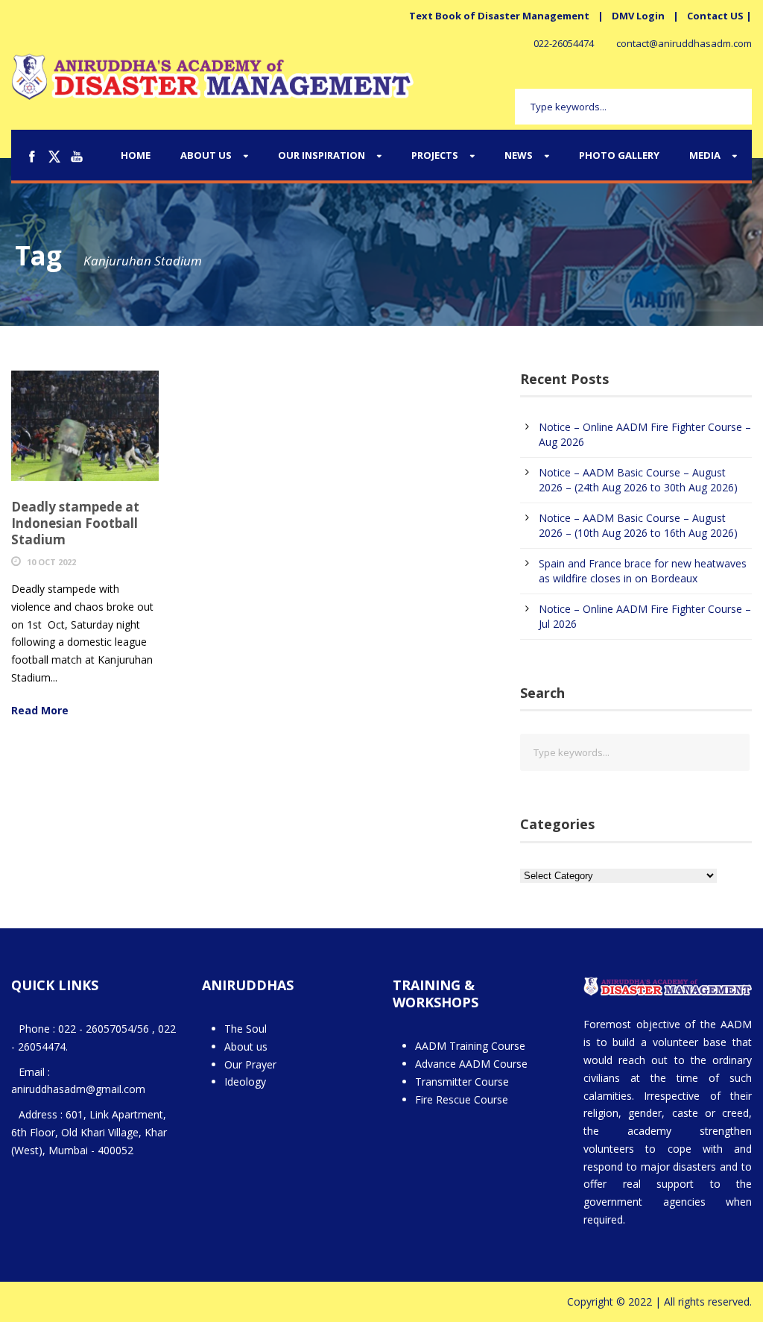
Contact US (715, 15)
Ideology (245, 1081)
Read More (40, 710)
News (518, 155)
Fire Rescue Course (461, 1099)
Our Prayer (250, 1064)
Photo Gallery (619, 155)
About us (245, 1046)
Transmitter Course (462, 1081)
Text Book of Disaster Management (499, 15)
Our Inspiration (321, 155)
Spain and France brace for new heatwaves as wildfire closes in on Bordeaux (643, 570)
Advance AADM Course (471, 1064)
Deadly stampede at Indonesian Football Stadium (75, 523)
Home (136, 155)
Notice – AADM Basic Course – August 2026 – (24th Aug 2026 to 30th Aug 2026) (638, 479)
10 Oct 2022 (51, 561)
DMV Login (638, 15)
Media (705, 155)
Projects (434, 155)
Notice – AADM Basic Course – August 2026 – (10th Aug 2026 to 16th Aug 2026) (638, 525)
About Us (206, 155)
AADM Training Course (470, 1046)
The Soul (245, 1029)
